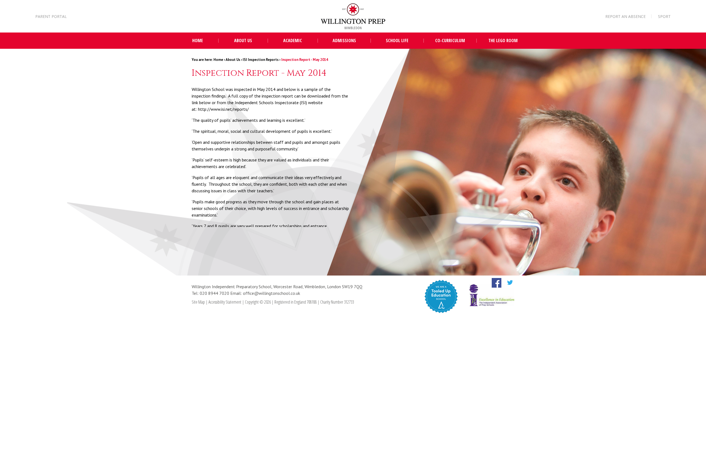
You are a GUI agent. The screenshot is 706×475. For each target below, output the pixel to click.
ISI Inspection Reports (261, 59)
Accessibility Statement (224, 302)
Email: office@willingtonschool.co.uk (265, 293)
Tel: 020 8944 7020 (211, 293)
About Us (233, 59)
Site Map (198, 302)
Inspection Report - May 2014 (304, 59)
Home (218, 59)
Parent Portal (51, 16)
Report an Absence (625, 16)
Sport (664, 16)
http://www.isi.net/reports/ (223, 109)
